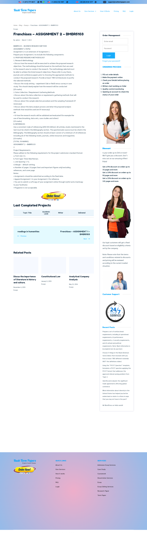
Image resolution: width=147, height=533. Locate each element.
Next (85, 239)
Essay (100, 482)
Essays (16, 29)
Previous (23, 236)
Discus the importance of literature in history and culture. (25, 279)
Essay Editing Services (106, 486)
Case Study (102, 469)
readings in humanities (28, 231)
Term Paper (102, 495)
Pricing (116, 11)
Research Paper (103, 491)
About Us (77, 11)
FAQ (124, 11)
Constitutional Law (50, 276)
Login (132, 11)
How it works (105, 11)
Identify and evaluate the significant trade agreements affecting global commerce (115, 384)
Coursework (102, 474)
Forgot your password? (111, 61)
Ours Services (89, 11)
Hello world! (119, 405)
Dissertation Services (105, 478)
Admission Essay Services (107, 465)
